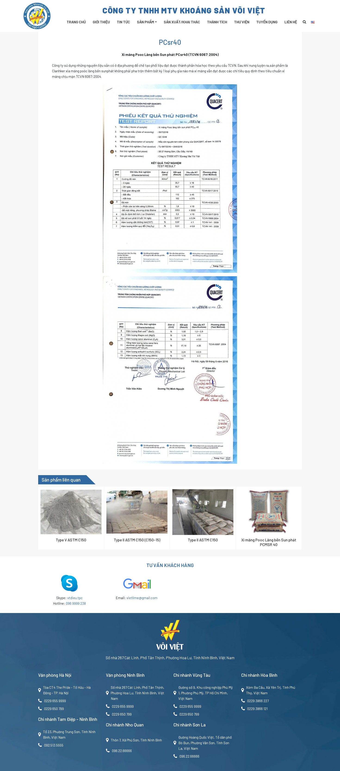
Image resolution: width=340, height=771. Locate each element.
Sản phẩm (145, 22)
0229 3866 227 (258, 701)
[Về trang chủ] (170, 637)
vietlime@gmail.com (142, 598)
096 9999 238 (76, 603)
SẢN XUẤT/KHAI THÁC (182, 22)
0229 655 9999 (55, 701)
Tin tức (123, 22)
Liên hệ (290, 22)
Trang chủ (76, 22)
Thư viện (241, 22)
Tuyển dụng (267, 22)
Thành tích (217, 22)
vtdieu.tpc (75, 598)
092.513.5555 (53, 745)
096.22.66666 (122, 751)
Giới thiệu (101, 22)
